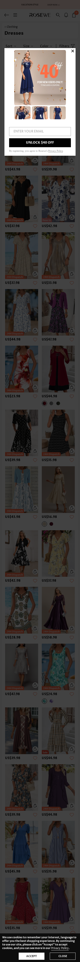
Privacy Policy (60, 948)
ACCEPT (31, 956)
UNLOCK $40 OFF (40, 142)
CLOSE (62, 956)
